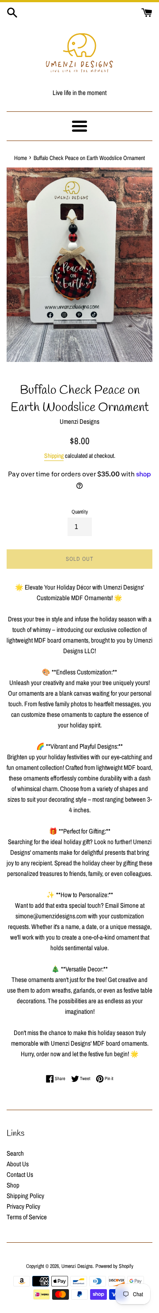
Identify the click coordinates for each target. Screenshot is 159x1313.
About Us (18, 1163)
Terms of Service (27, 1217)
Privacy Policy (23, 1206)
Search (15, 1153)
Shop (13, 1185)
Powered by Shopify (114, 1266)
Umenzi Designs (77, 1266)
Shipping (54, 456)
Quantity (80, 511)
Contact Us (20, 1174)
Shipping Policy (25, 1195)
